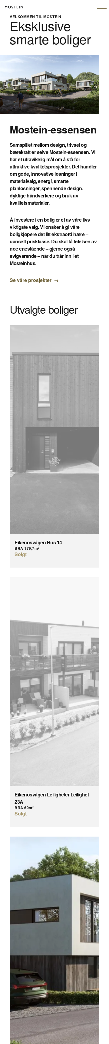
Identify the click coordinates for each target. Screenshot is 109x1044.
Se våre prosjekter (30, 280)
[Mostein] (14, 11)
